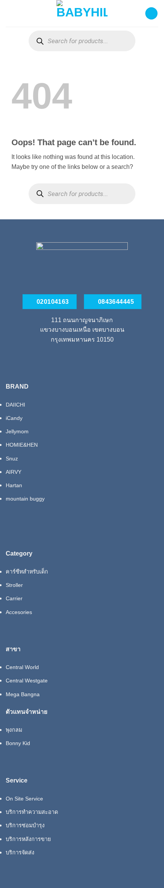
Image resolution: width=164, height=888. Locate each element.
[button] (10, 13)
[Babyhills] (82, 13)
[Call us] (82, 357)
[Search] (40, 41)
